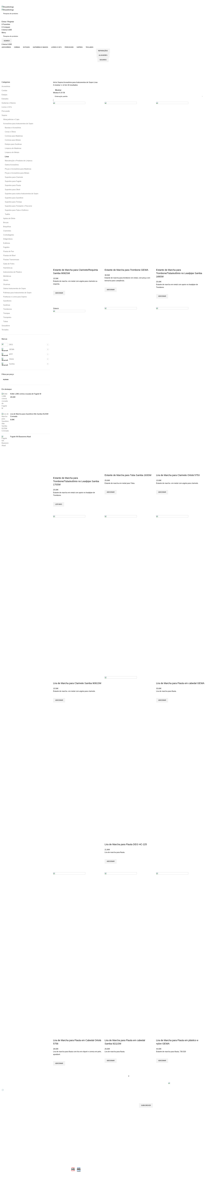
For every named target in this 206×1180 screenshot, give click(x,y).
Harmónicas (7, 268)
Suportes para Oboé (12, 189)
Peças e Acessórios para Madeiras (18, 169)
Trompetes (7, 317)
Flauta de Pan (8, 251)
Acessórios (6, 86)
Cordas (4, 90)
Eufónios (6, 243)
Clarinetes (7, 231)
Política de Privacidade (78, 1110)
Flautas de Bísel (9, 255)
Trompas (6, 313)
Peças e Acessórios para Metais (17, 173)
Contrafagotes (8, 235)
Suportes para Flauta (13, 185)
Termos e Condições (77, 1106)
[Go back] (4, 64)
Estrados (5, 99)
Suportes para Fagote (13, 181)
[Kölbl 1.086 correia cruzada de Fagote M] (5, 401)
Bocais (5, 222)
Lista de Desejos (41, 1099)
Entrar (38, 1088)
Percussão (6, 111)
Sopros (4, 115)
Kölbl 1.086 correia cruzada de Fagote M (25, 394)
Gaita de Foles (8, 264)
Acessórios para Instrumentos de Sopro (18, 123)
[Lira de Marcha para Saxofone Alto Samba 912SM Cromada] (5, 422)
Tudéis (7, 214)
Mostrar (58, 90)
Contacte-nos (74, 1091)
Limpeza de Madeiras (13, 148)
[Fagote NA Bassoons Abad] (5, 441)
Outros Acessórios (12, 165)
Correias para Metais (13, 140)
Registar (39, 1091)
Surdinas (6, 305)
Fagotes (6, 247)
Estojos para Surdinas (13, 144)
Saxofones (7, 301)
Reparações (103, 51)
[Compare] (55, 265)
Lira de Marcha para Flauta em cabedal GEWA (180, 683)
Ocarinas (6, 284)
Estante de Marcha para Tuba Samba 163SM (128, 475)
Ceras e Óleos (10, 132)
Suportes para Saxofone (14, 198)
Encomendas (40, 1095)
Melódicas (7, 276)
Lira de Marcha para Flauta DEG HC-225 (126, 844)
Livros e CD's (7, 107)
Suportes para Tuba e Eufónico (16, 210)
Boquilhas (7, 227)
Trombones (7, 309)
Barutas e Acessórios (13, 128)
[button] (59, 293)
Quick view (55, 298)
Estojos (4, 95)
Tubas (5, 321)
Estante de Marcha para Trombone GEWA (126, 270)
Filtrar (5, 379)
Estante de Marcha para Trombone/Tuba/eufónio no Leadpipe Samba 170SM (76, 481)
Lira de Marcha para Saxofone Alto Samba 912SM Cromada (29, 415)
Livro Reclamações (42, 1102)
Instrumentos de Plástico (12, 272)
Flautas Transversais (11, 259)
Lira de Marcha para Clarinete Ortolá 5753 (178, 475)
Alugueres (103, 55)
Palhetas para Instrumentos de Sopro (17, 293)
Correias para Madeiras (14, 136)
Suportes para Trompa (13, 202)
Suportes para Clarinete (14, 177)
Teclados (5, 330)
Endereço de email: (146, 1094)
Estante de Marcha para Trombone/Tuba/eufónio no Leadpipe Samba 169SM (179, 273)
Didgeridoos (8, 239)
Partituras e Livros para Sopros (15, 297)
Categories (6, 75)
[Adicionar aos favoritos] (55, 288)
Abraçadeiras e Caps (11, 119)
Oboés (5, 280)
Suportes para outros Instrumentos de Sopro (21, 194)
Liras (7, 156)
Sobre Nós (73, 1088)
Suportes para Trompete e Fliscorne (18, 206)
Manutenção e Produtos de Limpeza (18, 161)
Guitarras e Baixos (9, 103)
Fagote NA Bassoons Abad (20, 437)
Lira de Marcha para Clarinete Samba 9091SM (77, 683)
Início (55, 82)
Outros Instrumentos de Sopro (14, 288)
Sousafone (6, 326)
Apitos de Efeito (9, 218)
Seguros (103, 60)
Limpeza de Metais (12, 152)
